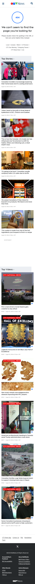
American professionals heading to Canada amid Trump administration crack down (17, 436)
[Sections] (3, 3)
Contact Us (16, 537)
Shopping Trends (23, 47)
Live (23, 50)
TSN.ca (4, 575)
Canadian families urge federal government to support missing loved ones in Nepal (17, 479)
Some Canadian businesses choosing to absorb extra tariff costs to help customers (16, 522)
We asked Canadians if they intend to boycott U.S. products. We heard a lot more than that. (16, 202)
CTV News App (6, 537)
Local (7, 45)
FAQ (22, 537)
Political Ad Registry (24, 564)
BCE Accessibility (7, 561)
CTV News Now (15, 50)
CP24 (3, 570)
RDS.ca (21, 575)
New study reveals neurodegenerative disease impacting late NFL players (15, 393)
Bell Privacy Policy (24, 559)
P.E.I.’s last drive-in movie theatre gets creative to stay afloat (14, 308)
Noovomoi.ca (22, 572)
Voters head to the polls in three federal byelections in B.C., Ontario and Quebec (15, 111)
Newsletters (27, 537)
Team (3, 540)
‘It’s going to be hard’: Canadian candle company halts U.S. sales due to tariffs (15, 172)
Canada (13, 45)
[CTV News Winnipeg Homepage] (17, 4)
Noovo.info (22, 570)
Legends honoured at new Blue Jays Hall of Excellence (17, 350)
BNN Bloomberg (7, 572)
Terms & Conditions (24, 561)
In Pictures (25, 45)
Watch (18, 45)
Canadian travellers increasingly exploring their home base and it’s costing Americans (17, 83)
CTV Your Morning (11, 47)
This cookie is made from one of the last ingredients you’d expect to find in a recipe (16, 231)
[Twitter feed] (17, 546)
